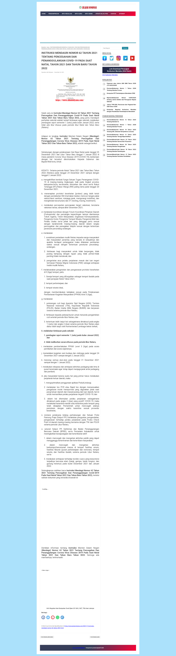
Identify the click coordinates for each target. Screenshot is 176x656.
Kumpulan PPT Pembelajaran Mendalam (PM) (121, 93)
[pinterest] (53, 617)
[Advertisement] (88, 29)
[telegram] (62, 617)
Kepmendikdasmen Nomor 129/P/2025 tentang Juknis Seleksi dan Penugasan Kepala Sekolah (121, 99)
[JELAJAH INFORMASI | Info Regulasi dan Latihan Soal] (88, 7)
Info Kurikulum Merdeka (110, 75)
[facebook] (43, 617)
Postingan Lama (94, 637)
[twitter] (48, 617)
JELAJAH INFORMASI (78, 647)
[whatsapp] (57, 617)
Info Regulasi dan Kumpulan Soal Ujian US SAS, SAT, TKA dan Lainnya (70, 608)
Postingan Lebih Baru (47, 637)
